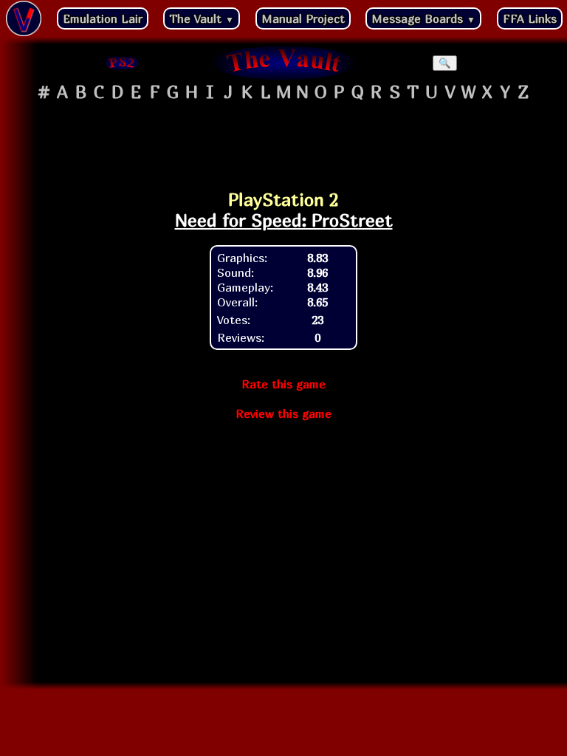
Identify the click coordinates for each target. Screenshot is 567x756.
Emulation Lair (102, 18)
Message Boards (423, 18)
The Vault (201, 18)
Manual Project (303, 18)
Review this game (283, 413)
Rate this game (283, 384)
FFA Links (530, 18)
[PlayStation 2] (122, 62)
